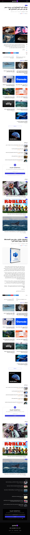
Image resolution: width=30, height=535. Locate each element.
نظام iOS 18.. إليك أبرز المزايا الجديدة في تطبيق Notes (8, 57)
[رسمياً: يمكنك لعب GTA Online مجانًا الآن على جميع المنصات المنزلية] (15, 188)
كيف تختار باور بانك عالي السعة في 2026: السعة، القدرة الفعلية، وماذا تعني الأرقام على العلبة (13, 505)
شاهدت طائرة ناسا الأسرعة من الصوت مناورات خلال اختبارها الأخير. (9, 71)
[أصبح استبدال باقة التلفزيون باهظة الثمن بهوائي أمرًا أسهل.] (9, 103)
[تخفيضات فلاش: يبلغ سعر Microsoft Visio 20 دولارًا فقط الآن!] (15, 255)
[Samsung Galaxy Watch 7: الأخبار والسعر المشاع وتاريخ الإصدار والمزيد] (25, 160)
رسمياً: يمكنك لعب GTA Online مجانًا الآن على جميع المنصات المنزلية (16, 196)
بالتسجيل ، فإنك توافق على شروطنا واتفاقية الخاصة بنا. (14, 175)
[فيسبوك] (26, 46)
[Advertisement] (15, 20)
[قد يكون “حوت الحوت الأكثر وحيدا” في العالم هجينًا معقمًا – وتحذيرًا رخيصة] (15, 223)
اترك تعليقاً (15, 126)
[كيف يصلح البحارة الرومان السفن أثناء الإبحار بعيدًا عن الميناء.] (21, 103)
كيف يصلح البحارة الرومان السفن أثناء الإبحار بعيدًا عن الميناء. (22, 109)
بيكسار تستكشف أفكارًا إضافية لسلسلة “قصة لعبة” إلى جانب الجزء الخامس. (9, 97)
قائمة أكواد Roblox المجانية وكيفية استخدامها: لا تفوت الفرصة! (16, 456)
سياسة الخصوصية (11, 175)
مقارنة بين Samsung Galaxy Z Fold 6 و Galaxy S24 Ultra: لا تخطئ (14, 387)
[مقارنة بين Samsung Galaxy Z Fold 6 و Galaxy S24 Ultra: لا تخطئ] (25, 146)
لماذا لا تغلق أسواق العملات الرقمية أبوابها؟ (17, 496)
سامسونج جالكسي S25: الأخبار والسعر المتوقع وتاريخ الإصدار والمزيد (14, 152)
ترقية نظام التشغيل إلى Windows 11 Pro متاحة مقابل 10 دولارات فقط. (9, 85)
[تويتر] (26, 48)
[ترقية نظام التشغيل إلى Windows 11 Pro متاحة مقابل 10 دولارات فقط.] (9, 79)
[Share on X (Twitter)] (22, 13)
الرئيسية (26, 3)
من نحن (12, 530)
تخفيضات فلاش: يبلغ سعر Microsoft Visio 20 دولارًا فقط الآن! (20, 57)
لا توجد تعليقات (12, 11)
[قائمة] (26, 1)
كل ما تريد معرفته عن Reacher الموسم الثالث (17, 156)
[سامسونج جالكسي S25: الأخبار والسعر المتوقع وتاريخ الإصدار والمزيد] (25, 153)
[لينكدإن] (20, 13)
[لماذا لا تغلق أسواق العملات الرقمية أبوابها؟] (25, 497)
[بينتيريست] (21, 13)
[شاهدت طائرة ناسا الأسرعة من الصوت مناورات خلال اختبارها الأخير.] (9, 65)
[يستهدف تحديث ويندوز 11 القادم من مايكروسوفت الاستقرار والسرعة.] (21, 115)
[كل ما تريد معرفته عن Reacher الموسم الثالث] (25, 157)
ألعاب (26, 181)
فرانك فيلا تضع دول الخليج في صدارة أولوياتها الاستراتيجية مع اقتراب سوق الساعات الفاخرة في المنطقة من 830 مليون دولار (21, 72)
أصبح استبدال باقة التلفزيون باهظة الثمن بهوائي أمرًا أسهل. (9, 109)
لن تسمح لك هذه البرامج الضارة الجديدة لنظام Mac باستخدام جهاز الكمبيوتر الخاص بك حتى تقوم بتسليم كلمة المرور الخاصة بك (13, 501)
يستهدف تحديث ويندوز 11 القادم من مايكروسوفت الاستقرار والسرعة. (22, 122)
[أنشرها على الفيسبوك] (24, 13)
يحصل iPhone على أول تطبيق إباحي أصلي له (17, 148)
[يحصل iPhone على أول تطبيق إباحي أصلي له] (25, 149)
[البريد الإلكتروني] (26, 54)
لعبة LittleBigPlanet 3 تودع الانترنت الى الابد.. (21, 300)
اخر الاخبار (26, 5)
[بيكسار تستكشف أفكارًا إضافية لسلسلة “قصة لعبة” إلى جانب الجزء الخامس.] (9, 91)
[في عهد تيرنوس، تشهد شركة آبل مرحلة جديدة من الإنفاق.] (21, 79)
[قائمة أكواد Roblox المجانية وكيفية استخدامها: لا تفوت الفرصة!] (15, 206)
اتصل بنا (10, 530)
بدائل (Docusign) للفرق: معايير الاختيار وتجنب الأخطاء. (21, 97)
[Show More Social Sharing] (19, 13)
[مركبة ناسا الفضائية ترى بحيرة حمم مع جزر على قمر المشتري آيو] (15, 34)
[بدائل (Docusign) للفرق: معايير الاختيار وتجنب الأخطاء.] (21, 91)
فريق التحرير (22, 11)
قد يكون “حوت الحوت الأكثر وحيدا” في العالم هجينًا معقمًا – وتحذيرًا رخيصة (15, 231)
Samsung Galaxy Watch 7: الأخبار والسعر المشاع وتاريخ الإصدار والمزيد (14, 159)
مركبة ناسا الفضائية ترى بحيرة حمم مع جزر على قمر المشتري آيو (9, 300)
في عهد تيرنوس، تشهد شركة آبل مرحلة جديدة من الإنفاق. (21, 85)
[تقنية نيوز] (15, 1)
